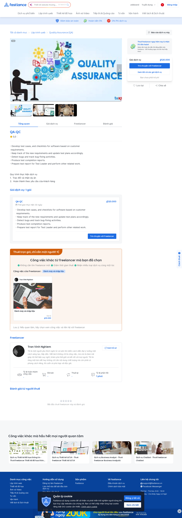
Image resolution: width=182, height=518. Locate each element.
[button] (148, 5)
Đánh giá (108, 123)
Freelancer (80, 123)
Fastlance (79, 483)
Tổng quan (24, 123)
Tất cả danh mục (18, 32)
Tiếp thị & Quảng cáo (103, 13)
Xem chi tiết (132, 505)
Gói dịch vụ (52, 123)
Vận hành (133, 13)
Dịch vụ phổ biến (26, 13)
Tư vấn (121, 13)
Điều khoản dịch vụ (116, 483)
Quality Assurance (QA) (61, 32)
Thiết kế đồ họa (64, 13)
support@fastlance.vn (152, 483)
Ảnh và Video (82, 13)
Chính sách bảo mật (116, 486)
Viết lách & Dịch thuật (153, 13)
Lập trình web (46, 13)
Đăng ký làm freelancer (53, 483)
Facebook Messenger (152, 486)
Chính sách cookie (89, 506)
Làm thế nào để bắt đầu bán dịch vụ (55, 487)
